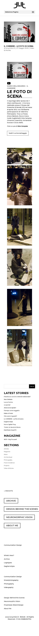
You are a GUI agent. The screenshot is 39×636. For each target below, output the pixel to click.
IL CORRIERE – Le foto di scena (18, 46)
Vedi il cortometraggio (18, 133)
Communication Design (13, 577)
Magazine (7, 451)
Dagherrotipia (8, 421)
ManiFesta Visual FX (10, 430)
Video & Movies (9, 468)
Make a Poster (8, 413)
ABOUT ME (12, 525)
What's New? (9, 555)
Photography (8, 460)
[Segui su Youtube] (14, 625)
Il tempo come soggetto (12, 410)
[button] (9, 162)
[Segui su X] (19, 625)
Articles (6, 449)
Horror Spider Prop (10, 424)
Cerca (32, 386)
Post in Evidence (9, 463)
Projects (6, 465)
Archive (7, 559)
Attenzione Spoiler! (10, 408)
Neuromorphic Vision (12, 601)
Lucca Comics (8, 402)
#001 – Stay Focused (10, 439)
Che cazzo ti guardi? (10, 416)
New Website (8, 399)
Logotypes (8, 563)
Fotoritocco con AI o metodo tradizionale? (17, 396)
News (5, 454)
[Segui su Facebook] (27, 625)
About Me (7, 608)
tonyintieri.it (10, 48)
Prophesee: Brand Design (13, 605)
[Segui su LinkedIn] (10, 625)
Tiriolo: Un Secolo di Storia (12, 427)
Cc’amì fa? (7, 405)
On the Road (8, 457)
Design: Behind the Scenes (14, 598)
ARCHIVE (11, 501)
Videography (8, 587)
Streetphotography (11, 580)
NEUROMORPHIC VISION (19, 517)
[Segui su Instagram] (23, 625)
